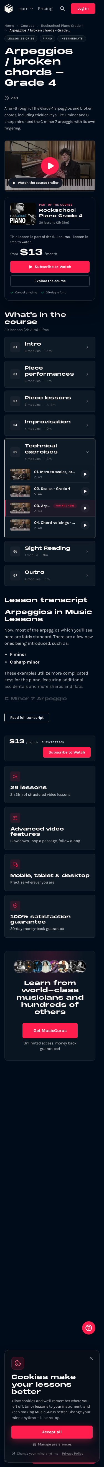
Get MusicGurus (50, 1030)
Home (9, 25)
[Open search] (62, 9)
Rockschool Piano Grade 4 (62, 25)
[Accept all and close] (91, 1358)
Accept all (52, 1431)
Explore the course (50, 281)
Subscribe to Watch (53, 266)
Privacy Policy (72, 1453)
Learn (23, 8)
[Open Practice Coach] (88, 1328)
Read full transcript (27, 717)
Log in (83, 8)
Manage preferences (55, 1444)
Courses (27, 25)
